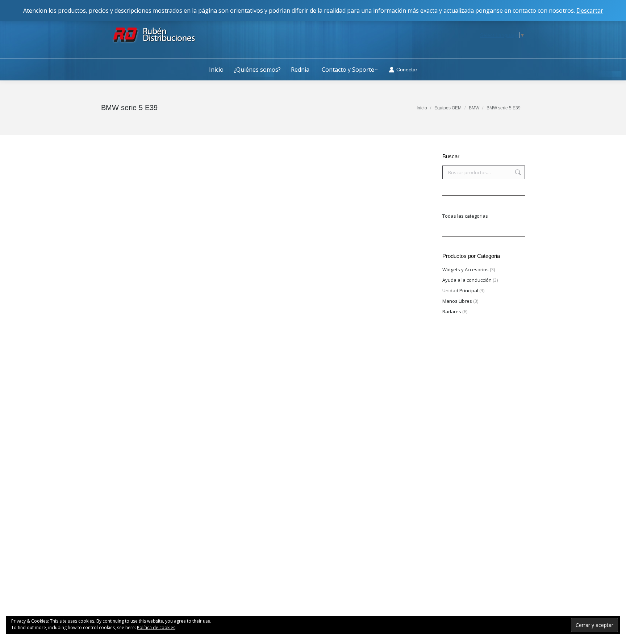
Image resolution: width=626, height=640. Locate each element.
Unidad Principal (460, 290)
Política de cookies (156, 627)
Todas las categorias (465, 216)
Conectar (406, 69)
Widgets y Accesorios (465, 269)
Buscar (517, 172)
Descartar (589, 10)
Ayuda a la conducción (467, 280)
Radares (451, 311)
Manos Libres (457, 301)
